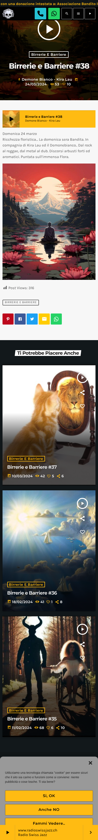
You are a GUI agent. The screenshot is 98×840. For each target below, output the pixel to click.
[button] (90, 762)
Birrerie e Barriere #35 (32, 719)
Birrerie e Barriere (48, 54)
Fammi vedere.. (49, 823)
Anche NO (49, 809)
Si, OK (49, 795)
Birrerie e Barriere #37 (32, 467)
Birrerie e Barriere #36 (32, 593)
